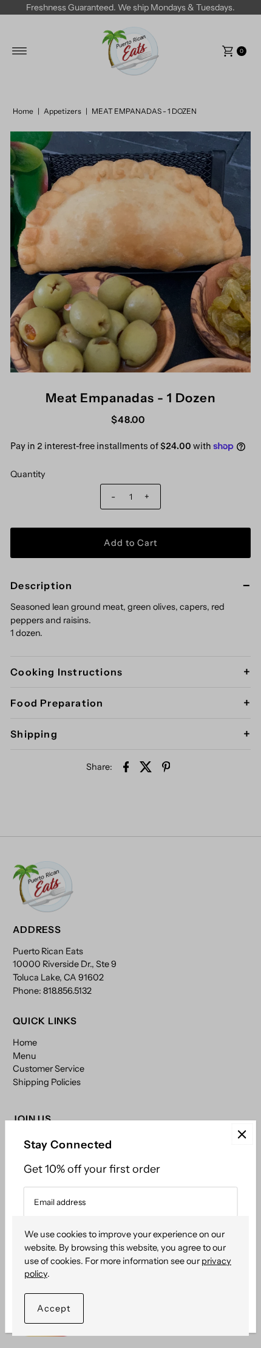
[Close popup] (242, 1134)
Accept (54, 1308)
